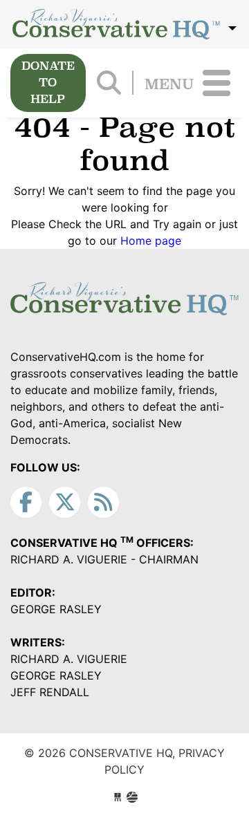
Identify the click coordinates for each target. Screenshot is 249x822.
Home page (150, 240)
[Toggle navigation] (216, 83)
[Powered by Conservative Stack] (132, 797)
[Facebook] (26, 502)
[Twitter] (64, 502)
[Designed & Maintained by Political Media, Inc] (117, 797)
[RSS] (103, 502)
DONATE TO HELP (48, 82)
